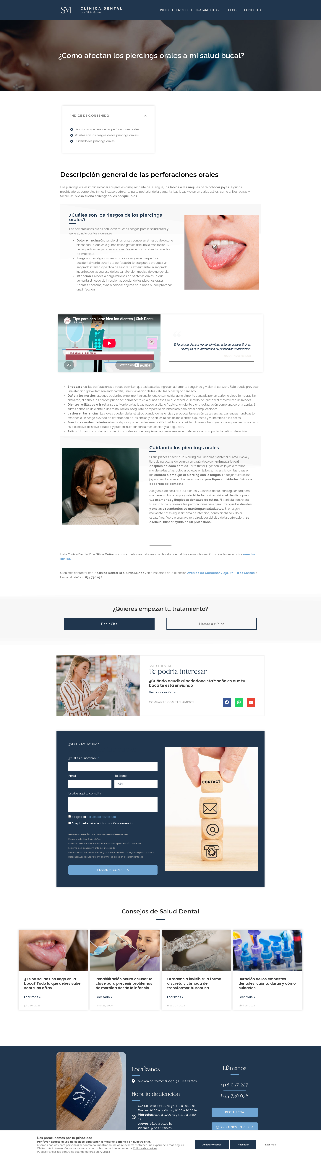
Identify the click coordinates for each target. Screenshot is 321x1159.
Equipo (182, 10)
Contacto (252, 10)
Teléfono (120, 776)
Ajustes (105, 1151)
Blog (232, 10)
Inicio (164, 10)
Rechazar (243, 1144)
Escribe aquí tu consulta (84, 793)
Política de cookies (145, 1148)
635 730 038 (235, 1095)
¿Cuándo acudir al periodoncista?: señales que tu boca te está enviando (197, 683)
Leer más (270, 1144)
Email (72, 776)
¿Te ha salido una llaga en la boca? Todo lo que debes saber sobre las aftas (53, 983)
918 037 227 (234, 1085)
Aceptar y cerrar (211, 1144)
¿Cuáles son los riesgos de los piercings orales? (106, 135)
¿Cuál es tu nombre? (82, 758)
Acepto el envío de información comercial (102, 823)
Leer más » (32, 997)
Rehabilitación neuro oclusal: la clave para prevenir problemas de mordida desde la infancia (124, 983)
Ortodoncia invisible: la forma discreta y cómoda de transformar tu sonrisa (194, 983)
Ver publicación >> (163, 692)
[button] (145, 115)
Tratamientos (207, 10)
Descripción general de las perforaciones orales (106, 129)
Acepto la (94, 817)
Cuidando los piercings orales (94, 141)
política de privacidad (101, 817)
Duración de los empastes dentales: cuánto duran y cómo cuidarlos (267, 983)
